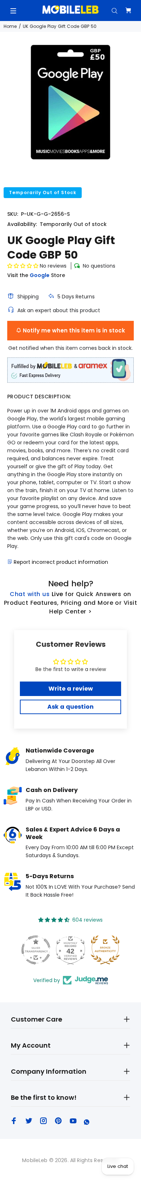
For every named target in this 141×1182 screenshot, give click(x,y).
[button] (22, 265)
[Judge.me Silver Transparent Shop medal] (35, 949)
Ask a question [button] (70, 707)
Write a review (70, 688)
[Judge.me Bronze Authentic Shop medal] (105, 949)
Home (10, 26)
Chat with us (30, 594)
